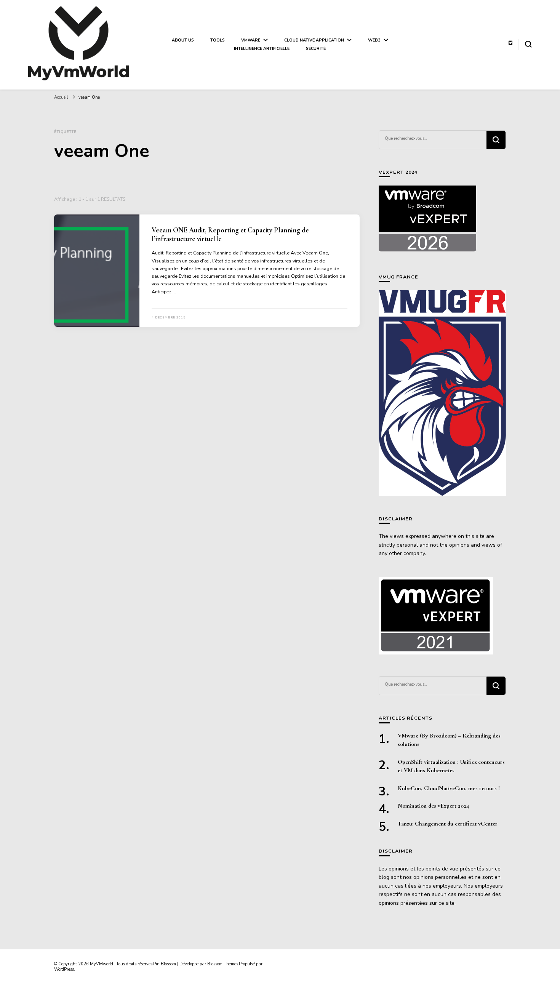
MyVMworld (102, 964)
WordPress (64, 969)
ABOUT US (183, 40)
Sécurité (316, 48)
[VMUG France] (442, 393)
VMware (250, 40)
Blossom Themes (222, 964)
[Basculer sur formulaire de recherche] (528, 44)
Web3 (374, 40)
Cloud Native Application (314, 40)
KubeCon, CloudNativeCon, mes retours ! (449, 788)
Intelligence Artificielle (262, 48)
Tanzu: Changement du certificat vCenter (448, 823)
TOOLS (217, 40)
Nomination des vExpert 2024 (433, 805)
